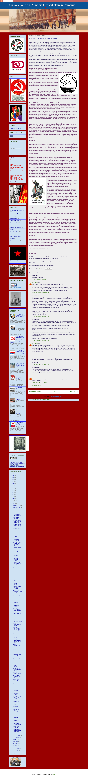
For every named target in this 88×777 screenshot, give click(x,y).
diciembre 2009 (16, 505)
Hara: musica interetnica (16, 518)
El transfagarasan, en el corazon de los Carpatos (17, 521)
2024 (13, 475)
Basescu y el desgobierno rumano (16, 693)
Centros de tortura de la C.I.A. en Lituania (17, 583)
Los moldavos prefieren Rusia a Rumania (17, 676)
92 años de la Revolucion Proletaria (16, 681)
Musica (12, 234)
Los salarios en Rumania (19, 399)
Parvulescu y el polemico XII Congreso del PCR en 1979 (20, 411)
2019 (13, 485)
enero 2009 (15, 750)
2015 (13, 492)
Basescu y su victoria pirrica (16, 572)
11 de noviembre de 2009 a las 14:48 (40, 340)
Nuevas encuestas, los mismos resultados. (17, 685)
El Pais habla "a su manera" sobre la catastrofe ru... (17, 655)
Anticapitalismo (13, 218)
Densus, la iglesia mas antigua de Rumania (17, 601)
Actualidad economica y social (17, 210)
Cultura (12, 216)
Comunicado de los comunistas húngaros (20, 377)
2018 (13, 486)
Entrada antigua (73, 391)
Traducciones (13, 243)
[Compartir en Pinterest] (51, 269)
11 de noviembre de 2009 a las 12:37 (40, 279)
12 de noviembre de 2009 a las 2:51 (40, 353)
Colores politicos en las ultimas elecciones (17, 569)
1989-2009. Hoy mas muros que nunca (17, 669)
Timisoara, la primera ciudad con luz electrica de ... (17, 646)
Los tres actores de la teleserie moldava (17, 689)
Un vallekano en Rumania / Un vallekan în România (42, 5)
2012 (13, 498)
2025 (13, 473)
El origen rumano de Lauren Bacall (17, 575)
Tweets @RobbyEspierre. (16, 128)
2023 (13, 477)
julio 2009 (15, 739)
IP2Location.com (17, 287)
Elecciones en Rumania (16, 727)
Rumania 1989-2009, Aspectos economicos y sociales (17, 711)
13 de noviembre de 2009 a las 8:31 (40, 382)
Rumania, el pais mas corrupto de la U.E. (17, 597)
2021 (13, 481)
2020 (13, 483)
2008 (13, 753)
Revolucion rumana (14, 240)
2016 (13, 490)
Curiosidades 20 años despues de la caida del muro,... (17, 564)
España (12, 229)
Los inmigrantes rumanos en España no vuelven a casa (20, 315)
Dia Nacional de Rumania (16, 509)
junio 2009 (15, 741)
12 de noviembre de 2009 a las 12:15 (40, 364)
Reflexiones (13, 225)
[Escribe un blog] (47, 269)
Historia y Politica (14, 222)
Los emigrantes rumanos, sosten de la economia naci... (17, 641)
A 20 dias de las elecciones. (16, 719)
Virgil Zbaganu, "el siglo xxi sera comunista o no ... (17, 620)
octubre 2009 (16, 733)
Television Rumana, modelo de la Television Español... (17, 553)
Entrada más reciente (35, 391)
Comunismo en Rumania (15, 213)
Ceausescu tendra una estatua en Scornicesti (17, 548)
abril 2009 (15, 745)
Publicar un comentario (36, 385)
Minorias (12, 238)
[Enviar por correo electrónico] (45, 269)
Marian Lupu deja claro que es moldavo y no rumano (16, 559)
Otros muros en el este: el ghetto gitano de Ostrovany (17, 544)
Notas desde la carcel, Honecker (17, 673)
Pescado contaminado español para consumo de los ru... (17, 629)
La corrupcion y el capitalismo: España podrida (17, 723)
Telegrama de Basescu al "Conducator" (16, 539)
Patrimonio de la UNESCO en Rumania (16, 716)
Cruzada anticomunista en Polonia (17, 535)
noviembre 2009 (16, 507)
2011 (13, 500)
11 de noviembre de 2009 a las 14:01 (40, 292)
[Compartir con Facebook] (49, 269)
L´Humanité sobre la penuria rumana (20, 326)
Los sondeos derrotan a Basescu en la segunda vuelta (17, 513)
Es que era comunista (15, 707)
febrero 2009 (16, 748)
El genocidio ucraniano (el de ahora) (17, 579)
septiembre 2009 (17, 735)
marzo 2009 (16, 747)
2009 (13, 503)
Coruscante (35, 282)
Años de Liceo (16, 704)
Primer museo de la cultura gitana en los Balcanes (17, 730)
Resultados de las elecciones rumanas (17, 587)
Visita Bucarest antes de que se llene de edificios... (17, 664)
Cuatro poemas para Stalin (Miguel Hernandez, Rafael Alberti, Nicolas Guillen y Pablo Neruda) (17, 339)
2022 (13, 479)
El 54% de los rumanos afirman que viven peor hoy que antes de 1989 (20, 352)
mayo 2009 (15, 743)
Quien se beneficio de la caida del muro (17, 660)
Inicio (55, 391)
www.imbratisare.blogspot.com (17, 466)
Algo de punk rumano (16, 702)
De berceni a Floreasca (19, 388)
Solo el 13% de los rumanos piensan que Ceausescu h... (17, 615)
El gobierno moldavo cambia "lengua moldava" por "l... (17, 525)
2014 (13, 494)
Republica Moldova (14, 231)
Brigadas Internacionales (15, 227)
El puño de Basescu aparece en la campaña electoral (17, 530)
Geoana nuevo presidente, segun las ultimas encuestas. (17, 592)
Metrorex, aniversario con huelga (17, 624)
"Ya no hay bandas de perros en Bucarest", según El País (20, 365)
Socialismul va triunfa (16, 650)
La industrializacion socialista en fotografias (17, 605)
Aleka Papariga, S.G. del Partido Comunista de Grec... (17, 635)
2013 (13, 496)
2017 (13, 488)
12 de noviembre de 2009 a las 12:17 (40, 374)
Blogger (53, 774)
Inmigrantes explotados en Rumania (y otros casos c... (17, 610)
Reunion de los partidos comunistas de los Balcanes (20, 423)
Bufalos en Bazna (16, 652)
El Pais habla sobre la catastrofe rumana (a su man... (17, 698)
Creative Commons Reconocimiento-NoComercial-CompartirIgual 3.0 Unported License (17, 463)
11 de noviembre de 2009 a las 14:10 (40, 316)
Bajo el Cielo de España (15, 236)
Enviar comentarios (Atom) (57, 396)
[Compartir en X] (48, 269)
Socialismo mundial (14, 220)
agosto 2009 (16, 737)
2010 (13, 501)
